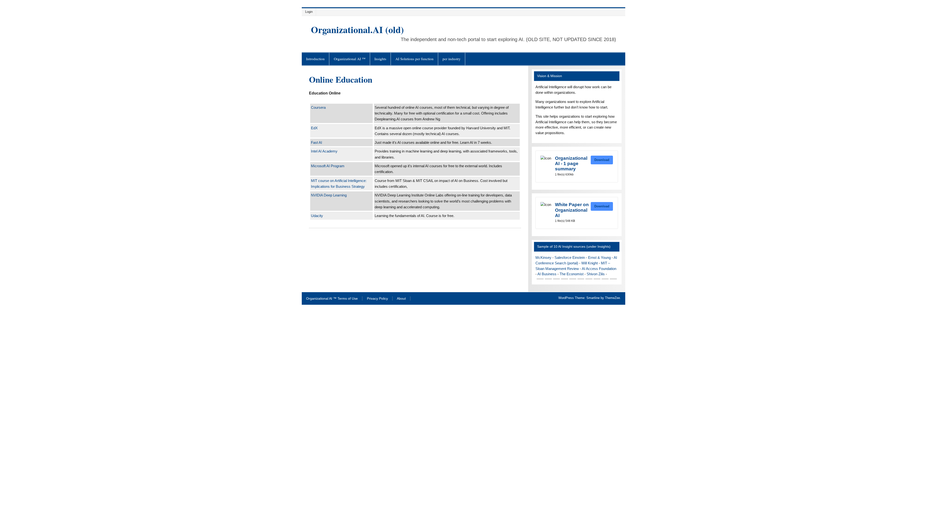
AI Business (546, 274)
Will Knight (589, 263)
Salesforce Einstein (570, 257)
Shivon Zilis (596, 274)
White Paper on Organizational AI (572, 210)
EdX (314, 128)
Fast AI (316, 142)
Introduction (315, 58)
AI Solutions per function (414, 58)
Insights (380, 58)
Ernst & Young (599, 257)
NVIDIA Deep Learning (329, 195)
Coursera (318, 107)
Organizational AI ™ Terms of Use (332, 298)
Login (309, 12)
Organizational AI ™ (349, 58)
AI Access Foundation (599, 269)
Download (601, 160)
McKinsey (543, 257)
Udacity (317, 216)
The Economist (571, 274)
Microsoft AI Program (327, 166)
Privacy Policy (377, 298)
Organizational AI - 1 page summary (571, 164)
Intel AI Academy (324, 151)
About (401, 298)
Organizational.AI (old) (357, 29)
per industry (451, 58)
